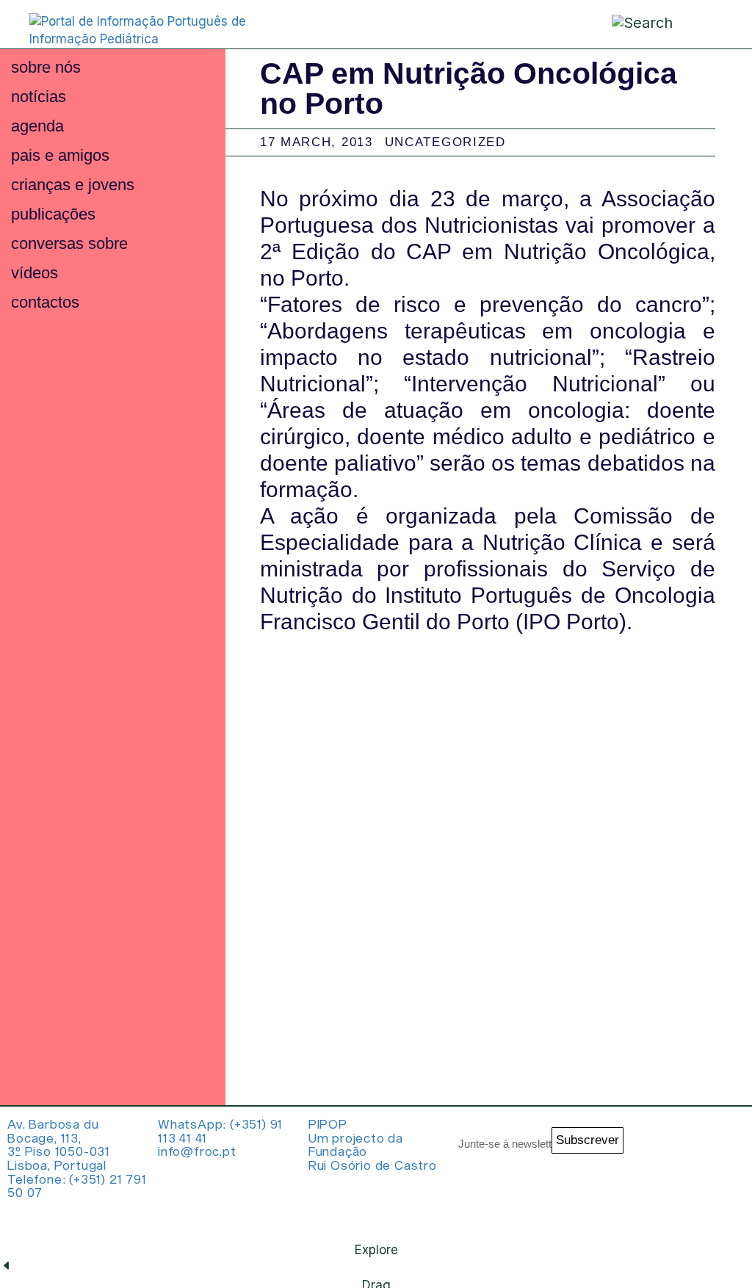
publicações (53, 214)
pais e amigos (60, 155)
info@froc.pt (197, 1150)
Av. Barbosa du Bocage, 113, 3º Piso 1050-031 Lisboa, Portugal (58, 1144)
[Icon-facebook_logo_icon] (656, 1205)
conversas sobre (69, 243)
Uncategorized (445, 142)
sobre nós (46, 67)
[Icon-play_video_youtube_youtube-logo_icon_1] (715, 1205)
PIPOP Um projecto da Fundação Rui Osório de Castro (372, 1144)
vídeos (34, 273)
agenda (37, 126)
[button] (704, 23)
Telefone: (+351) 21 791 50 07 (76, 1185)
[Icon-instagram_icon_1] (656, 1146)
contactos (45, 302)
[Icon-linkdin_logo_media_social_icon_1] (715, 1146)
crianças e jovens (72, 185)
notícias (38, 96)
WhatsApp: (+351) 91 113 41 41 (220, 1130)
